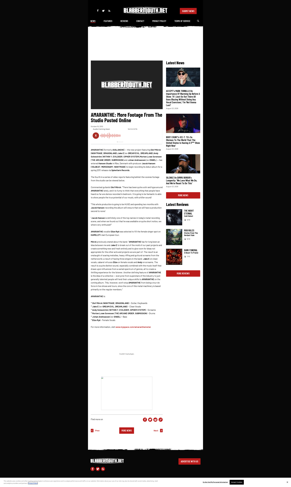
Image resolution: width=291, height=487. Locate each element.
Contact (140, 21)
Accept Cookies (236, 482)
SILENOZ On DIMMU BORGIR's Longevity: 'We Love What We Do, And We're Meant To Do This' (181, 180)
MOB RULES (189, 230)
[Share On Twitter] (150, 420)
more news (183, 195)
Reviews (124, 21)
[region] (145, 482)
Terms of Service (182, 21)
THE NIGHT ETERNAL (189, 212)
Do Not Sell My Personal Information (215, 482)
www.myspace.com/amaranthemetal (133, 327)
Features (108, 21)
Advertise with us (189, 461)
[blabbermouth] (145, 13)
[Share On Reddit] (155, 420)
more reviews (183, 273)
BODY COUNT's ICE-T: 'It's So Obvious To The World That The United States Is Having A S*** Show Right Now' (183, 141)
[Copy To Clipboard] (161, 420)
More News (127, 430)
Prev (97, 430)
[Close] (287, 482)
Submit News (188, 11)
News (92, 21)
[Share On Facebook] (145, 420)
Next (156, 430)
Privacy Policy (159, 21)
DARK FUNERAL (191, 250)
